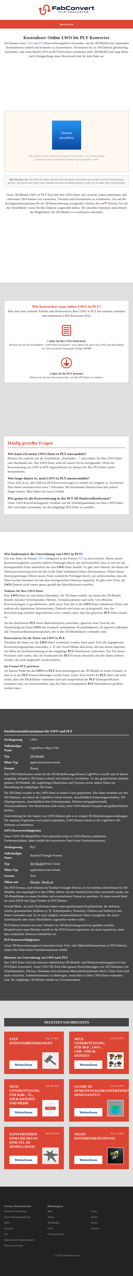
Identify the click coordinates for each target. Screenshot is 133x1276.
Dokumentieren (55, 1234)
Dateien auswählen (66, 135)
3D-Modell (37, 756)
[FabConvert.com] (66, 10)
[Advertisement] (34, 84)
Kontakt (8, 1228)
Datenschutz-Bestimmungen (19, 1239)
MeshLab (47, 882)
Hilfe (7, 1222)
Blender (35, 882)
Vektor (51, 1217)
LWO (30, 43)
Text (33, 900)
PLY (41, 43)
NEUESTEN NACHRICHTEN (66, 1022)
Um (6, 1234)
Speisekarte (66, 24)
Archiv (94, 1222)
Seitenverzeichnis (13, 1245)
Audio (94, 1217)
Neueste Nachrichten (15, 1211)
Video (94, 1211)
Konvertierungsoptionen (17, 1217)
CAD (50, 1228)
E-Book (95, 1228)
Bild (49, 1211)
